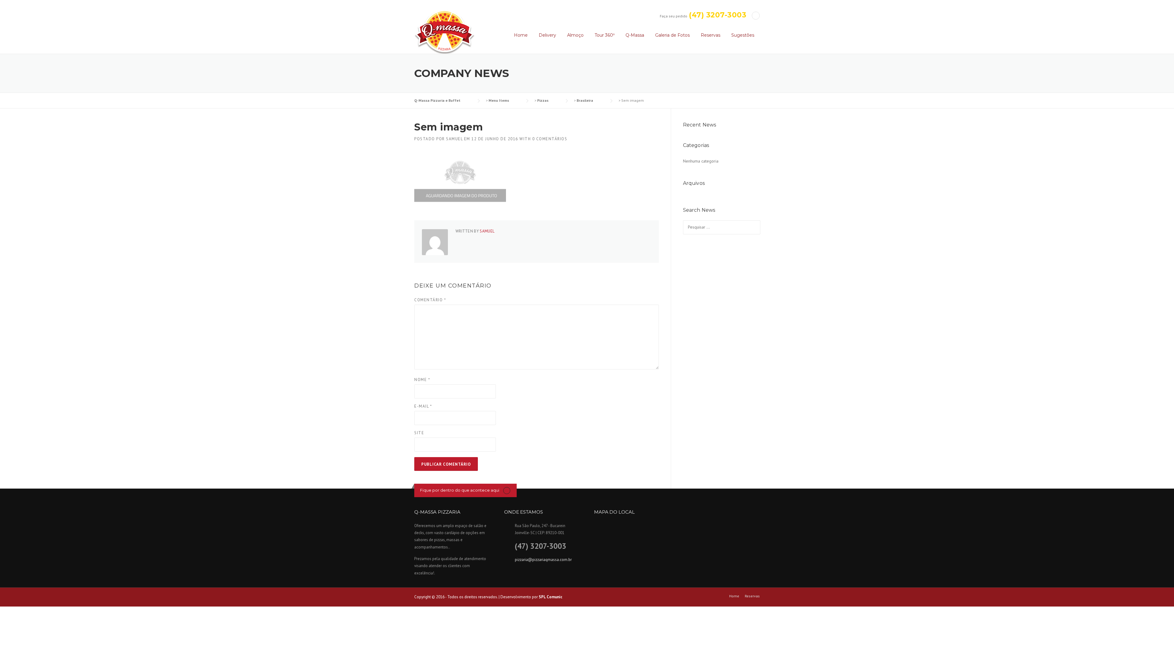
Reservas (710, 35)
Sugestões (742, 35)
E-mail (423, 406)
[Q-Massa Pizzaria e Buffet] (444, 31)
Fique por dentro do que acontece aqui (459, 490)
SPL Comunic (550, 597)
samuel (454, 138)
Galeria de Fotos (672, 35)
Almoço (575, 35)
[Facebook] (756, 15)
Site (419, 432)
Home (521, 35)
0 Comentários (549, 138)
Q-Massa (635, 35)
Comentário (430, 299)
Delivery (547, 35)
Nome (422, 379)
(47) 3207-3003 (717, 15)
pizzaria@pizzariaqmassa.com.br (543, 559)
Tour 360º (605, 35)
